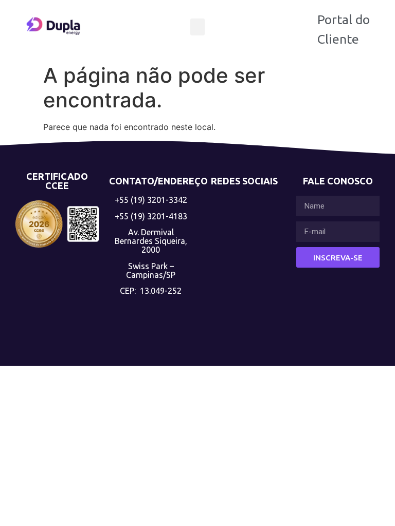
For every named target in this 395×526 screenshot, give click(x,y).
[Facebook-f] (245, 273)
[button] (197, 26)
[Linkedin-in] (245, 223)
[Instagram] (245, 323)
